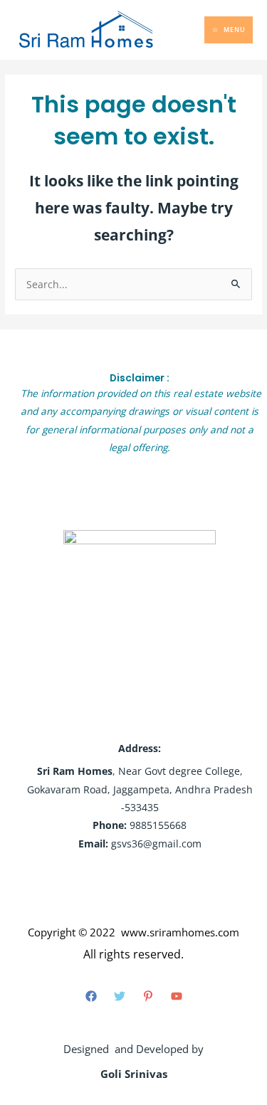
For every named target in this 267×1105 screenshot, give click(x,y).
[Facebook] (91, 996)
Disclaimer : (139, 378)
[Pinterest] (148, 996)
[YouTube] (176, 996)
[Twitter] (119, 996)
